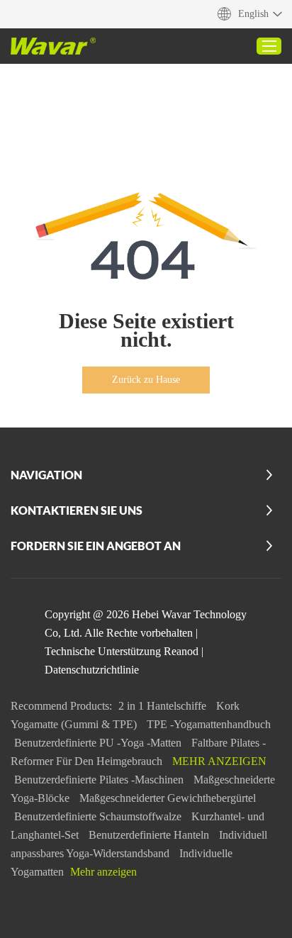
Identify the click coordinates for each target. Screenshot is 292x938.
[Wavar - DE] (53, 46)
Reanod (181, 651)
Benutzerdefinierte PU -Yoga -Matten (99, 743)
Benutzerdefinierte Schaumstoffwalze (99, 816)
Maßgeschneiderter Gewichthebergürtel (167, 798)
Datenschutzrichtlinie (92, 670)
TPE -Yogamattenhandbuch (209, 724)
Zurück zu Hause (146, 379)
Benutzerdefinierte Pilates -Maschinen (100, 780)
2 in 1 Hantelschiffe (163, 706)
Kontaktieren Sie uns (76, 510)
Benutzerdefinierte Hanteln (150, 835)
